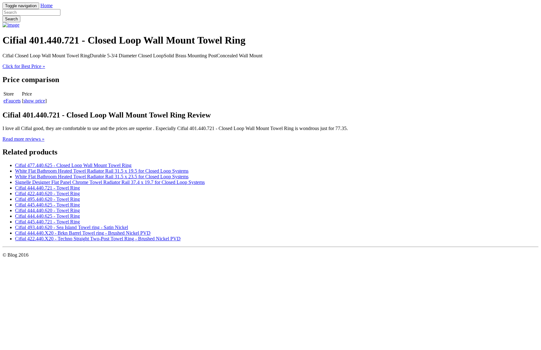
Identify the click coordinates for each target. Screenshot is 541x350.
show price (34, 100)
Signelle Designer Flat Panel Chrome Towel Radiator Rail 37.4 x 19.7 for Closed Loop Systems (110, 182)
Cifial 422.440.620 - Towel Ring (47, 193)
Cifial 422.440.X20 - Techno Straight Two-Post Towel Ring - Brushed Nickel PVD (98, 238)
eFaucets (12, 100)
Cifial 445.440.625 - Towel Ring (47, 204)
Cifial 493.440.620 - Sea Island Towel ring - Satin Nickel (71, 227)
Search (11, 19)
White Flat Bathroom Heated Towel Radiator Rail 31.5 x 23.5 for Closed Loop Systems (101, 176)
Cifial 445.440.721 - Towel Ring (47, 221)
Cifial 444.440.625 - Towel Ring (47, 216)
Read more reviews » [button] (23, 139)
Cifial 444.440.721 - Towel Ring (47, 188)
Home (46, 5)
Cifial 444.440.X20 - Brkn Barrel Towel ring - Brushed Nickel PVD (83, 233)
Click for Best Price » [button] (24, 66)
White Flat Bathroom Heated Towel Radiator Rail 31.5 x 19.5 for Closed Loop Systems (101, 171)
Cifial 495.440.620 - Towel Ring (47, 199)
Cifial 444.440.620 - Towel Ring (47, 210)
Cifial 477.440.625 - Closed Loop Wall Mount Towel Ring (73, 165)
